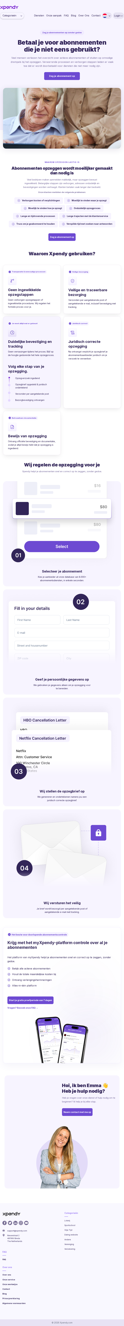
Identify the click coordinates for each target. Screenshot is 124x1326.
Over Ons (83, 15)
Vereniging (69, 1244)
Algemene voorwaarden (14, 1303)
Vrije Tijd (68, 1230)
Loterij (67, 1220)
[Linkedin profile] (15, 1222)
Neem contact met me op (77, 1112)
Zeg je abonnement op (62, 76)
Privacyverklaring (11, 1298)
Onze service (8, 1279)
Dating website (71, 1235)
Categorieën (9, 15)
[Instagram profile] (21, 1222)
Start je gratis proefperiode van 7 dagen (30, 1000)
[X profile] (10, 1222)
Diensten (39, 15)
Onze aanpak (54, 15)
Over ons (6, 1275)
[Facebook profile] (4, 1222)
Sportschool (69, 1225)
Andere (67, 1239)
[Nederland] (105, 15)
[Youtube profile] (26, 1222)
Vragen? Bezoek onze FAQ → (22, 1007)
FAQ (66, 15)
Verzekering (69, 1249)
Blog (73, 15)
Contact (95, 15)
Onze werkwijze (10, 1284)
